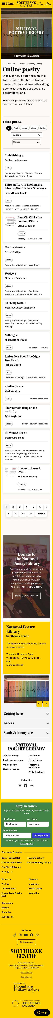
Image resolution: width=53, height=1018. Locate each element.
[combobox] (26, 142)
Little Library (35, 760)
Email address (10, 830)
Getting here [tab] (13, 714)
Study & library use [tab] (18, 733)
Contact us (34, 756)
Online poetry (10, 765)
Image (24, 128)
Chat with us (28, 942)
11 (31, 513)
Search (40, 5)
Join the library (10, 756)
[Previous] (39, 704)
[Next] (46, 704)
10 (23, 513)
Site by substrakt (26, 972)
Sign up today (41, 835)
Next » (41, 513)
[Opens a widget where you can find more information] (42, 1013)
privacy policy (26, 844)
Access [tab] (9, 723)
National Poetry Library (31, 64)
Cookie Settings (26, 977)
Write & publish (36, 772)
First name (9, 819)
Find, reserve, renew (13, 760)
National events (11, 769)
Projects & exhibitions (34, 766)
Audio (42, 128)
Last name (32, 819)
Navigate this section (28, 56)
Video (33, 128)
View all (5, 872)
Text (16, 128)
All (9, 128)
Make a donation (24, 596)
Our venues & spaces (15, 64)
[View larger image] (26, 689)
